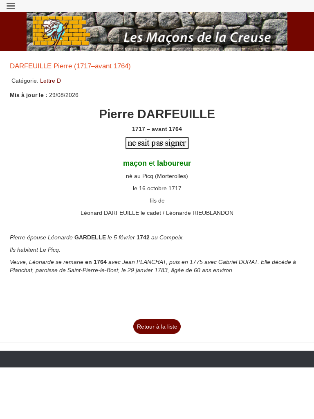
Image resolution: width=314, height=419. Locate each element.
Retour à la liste (157, 326)
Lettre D (50, 80)
